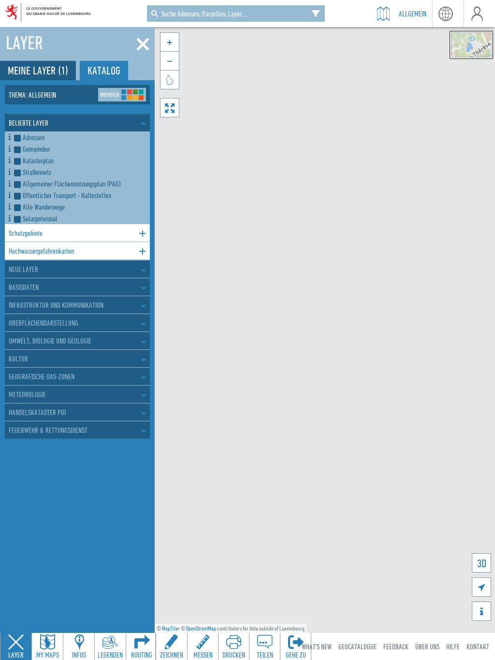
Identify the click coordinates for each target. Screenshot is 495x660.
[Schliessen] (143, 44)
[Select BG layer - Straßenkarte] (471, 44)
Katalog (103, 70)
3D (481, 563)
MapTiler (171, 628)
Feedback (395, 646)
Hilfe (453, 646)
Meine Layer (38, 70)
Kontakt (477, 646)
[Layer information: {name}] (9, 135)
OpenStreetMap (201, 628)
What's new (317, 646)
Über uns (427, 646)
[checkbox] (80, 137)
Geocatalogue (357, 646)
